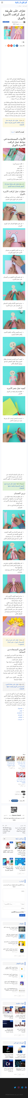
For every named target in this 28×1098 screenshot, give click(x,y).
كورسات (23, 1046)
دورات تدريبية (10, 1046)
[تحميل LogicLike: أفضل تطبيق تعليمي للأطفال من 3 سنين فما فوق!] (22, 983)
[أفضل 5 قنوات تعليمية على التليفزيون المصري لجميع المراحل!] (20, 1010)
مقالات (8, 21)
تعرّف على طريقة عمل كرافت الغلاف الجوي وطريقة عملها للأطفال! (14, 123)
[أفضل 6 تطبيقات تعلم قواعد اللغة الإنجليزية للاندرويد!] (22, 929)
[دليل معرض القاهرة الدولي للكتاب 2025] (8, 845)
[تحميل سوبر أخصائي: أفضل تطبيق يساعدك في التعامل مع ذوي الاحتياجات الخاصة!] (22, 950)
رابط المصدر (18, 791)
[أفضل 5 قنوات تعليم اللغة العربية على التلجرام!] (20, 1024)
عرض (13, 132)
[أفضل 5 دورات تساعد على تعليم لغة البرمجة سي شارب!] (8, 1063)
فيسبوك (20, 708)
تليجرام (20, 715)
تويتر (21, 710)
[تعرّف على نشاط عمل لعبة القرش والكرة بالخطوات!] (10, 758)
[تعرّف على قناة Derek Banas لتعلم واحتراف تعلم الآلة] (8, 1010)
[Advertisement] (14, 63)
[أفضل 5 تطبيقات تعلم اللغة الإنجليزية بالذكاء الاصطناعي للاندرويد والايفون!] (22, 936)
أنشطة (4, 21)
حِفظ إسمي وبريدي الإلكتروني (17, 911)
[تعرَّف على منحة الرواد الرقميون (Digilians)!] (20, 1063)
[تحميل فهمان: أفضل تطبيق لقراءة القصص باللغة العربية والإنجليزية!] (22, 976)
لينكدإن (20, 717)
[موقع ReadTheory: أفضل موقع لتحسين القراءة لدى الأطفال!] (22, 990)
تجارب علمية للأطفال (18, 794)
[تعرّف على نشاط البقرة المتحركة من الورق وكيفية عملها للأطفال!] (20, 774)
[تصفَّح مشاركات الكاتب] (14, 810)
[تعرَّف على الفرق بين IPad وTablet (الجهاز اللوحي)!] (8, 861)
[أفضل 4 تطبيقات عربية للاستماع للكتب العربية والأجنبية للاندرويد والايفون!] (22, 943)
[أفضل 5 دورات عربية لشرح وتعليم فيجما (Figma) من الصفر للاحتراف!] (8, 1049)
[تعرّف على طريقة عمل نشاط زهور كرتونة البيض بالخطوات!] (20, 758)
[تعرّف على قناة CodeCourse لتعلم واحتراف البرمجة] (8, 1024)
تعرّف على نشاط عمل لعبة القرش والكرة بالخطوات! (11, 763)
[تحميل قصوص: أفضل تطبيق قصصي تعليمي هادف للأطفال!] (22, 969)
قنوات (24, 1007)
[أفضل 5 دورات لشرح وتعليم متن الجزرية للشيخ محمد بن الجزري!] (20, 1049)
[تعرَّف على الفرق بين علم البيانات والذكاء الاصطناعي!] (20, 861)
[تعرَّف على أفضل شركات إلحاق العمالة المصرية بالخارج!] (20, 845)
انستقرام (19, 713)
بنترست (20, 719)
